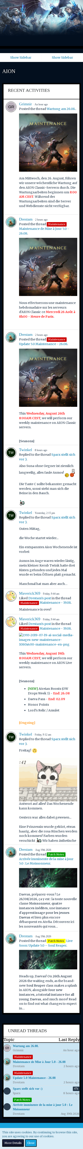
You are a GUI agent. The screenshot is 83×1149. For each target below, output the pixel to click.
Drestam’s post (39, 598)
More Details (13, 1143)
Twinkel (25, 450)
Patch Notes (22, 1099)
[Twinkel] (11, 476)
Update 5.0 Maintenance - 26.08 (43, 344)
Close (31, 1143)
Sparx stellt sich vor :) (27, 1088)
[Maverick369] (11, 601)
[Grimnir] (11, 157)
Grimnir (25, 104)
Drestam (26, 219)
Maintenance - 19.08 (55, 603)
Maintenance (22, 1057)
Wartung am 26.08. (61, 109)
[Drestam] (11, 272)
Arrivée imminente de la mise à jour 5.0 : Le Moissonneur (42, 1107)
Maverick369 (29, 593)
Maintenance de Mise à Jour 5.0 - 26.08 (39, 1062)
